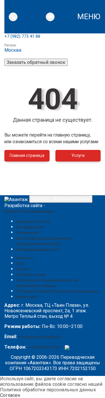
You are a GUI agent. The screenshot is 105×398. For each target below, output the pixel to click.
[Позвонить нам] (13, 16)
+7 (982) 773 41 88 (27, 25)
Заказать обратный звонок (36, 62)
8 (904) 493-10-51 (27, 14)
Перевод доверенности (37, 249)
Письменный (27, 232)
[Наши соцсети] (50, 16)
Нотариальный (29, 227)
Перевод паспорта (33, 221)
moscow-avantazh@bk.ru (40, 337)
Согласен (10, 395)
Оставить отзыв (31, 274)
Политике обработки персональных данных (48, 389)
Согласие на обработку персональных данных (57, 291)
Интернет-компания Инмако (29, 211)
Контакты (25, 258)
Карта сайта (27, 297)
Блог (20, 263)
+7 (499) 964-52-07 (44, 347)
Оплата (22, 269)
